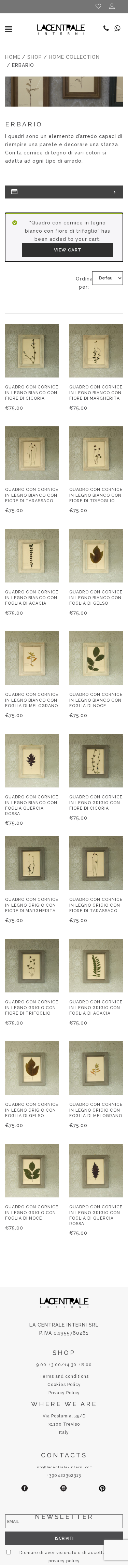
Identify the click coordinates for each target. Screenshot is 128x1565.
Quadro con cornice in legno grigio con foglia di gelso (31, 1110)
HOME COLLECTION (74, 57)
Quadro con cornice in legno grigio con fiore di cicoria (96, 802)
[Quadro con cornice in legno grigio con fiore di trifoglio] (32, 966)
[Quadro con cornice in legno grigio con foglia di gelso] (32, 1068)
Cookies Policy (64, 1384)
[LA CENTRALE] (61, 29)
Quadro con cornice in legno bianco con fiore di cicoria (31, 392)
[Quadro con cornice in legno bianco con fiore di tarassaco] (32, 453)
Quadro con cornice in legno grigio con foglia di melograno (96, 1110)
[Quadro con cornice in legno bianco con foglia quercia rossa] (32, 761)
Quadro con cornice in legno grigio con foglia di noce (31, 1212)
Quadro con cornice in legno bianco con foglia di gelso (96, 597)
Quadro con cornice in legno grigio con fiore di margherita (31, 905)
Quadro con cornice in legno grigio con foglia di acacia (96, 1007)
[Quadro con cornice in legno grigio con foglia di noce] (32, 1171)
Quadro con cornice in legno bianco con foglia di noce (96, 700)
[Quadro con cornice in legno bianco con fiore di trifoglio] (96, 453)
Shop (34, 57)
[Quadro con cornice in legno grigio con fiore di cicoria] (96, 761)
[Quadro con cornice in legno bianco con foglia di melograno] (32, 658)
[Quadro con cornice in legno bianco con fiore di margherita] (96, 351)
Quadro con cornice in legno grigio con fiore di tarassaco (96, 905)
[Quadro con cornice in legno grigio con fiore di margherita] (32, 863)
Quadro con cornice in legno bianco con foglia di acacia (31, 597)
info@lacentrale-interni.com (64, 1467)
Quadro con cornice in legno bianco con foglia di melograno (31, 700)
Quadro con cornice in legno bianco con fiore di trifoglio (96, 495)
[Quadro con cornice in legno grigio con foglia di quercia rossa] (96, 1171)
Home (12, 57)
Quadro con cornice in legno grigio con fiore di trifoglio (31, 1007)
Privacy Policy (64, 1392)
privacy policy (64, 1561)
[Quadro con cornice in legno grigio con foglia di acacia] (96, 966)
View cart (68, 249)
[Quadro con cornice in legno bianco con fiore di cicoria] (32, 351)
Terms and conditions (64, 1376)
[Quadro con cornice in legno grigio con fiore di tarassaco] (96, 863)
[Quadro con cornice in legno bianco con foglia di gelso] (96, 556)
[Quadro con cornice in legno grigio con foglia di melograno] (96, 1068)
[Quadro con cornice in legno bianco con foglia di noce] (96, 658)
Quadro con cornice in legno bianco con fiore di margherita (96, 392)
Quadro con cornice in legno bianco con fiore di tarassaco (31, 495)
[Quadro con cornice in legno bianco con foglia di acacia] (32, 556)
